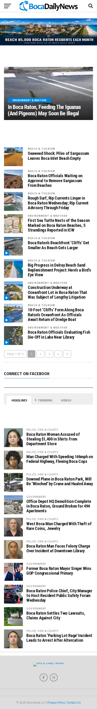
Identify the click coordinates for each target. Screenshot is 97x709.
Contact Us (74, 702)
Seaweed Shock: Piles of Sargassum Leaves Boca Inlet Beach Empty (58, 155)
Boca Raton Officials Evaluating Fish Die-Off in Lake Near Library (59, 334)
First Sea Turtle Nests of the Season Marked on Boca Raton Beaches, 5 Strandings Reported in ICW (59, 225)
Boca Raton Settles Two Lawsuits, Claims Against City (55, 615)
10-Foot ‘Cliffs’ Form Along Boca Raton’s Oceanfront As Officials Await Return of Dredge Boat (56, 315)
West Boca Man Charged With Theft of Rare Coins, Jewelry (58, 526)
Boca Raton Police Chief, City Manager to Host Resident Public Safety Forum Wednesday (59, 595)
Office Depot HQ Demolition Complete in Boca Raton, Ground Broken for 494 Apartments (58, 506)
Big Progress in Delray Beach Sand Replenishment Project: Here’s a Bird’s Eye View (59, 270)
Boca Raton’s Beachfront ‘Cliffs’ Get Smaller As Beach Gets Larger (58, 245)
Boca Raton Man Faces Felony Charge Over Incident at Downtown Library (58, 548)
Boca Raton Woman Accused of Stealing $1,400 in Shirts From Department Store (53, 439)
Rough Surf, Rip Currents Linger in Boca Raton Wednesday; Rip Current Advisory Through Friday (58, 203)
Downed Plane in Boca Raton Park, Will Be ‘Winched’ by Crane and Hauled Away (59, 481)
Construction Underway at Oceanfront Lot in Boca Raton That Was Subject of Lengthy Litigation (57, 292)
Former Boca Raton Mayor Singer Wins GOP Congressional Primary (58, 571)
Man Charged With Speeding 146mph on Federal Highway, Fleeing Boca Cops (59, 459)
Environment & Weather (47, 216)
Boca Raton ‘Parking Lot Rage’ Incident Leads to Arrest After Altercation (59, 638)
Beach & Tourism (41, 149)
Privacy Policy (56, 702)
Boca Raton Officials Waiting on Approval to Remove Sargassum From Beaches (55, 180)
